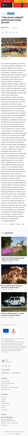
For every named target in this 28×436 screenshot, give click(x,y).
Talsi (23, 224)
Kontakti (3, 407)
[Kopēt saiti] (17, 32)
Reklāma (3, 401)
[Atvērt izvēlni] (25, 5)
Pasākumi (3, 399)
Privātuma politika (5, 381)
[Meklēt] (22, 5)
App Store (6, 372)
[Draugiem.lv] (13, 32)
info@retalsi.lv (4, 425)
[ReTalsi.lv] (6, 5)
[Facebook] (2, 32)
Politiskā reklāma (5, 389)
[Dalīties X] (6, 32)
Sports (18, 224)
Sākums (3, 13)
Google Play (17, 372)
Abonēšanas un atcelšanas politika (9, 387)
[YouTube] (9, 366)
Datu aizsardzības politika (7, 383)
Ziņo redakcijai (4, 409)
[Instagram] (6, 366)
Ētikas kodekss (5, 385)
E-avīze (8, 1)
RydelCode (18, 433)
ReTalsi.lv (9, 431)
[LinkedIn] (10, 32)
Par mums (3, 405)
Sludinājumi (4, 397)
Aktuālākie (11, 13)
